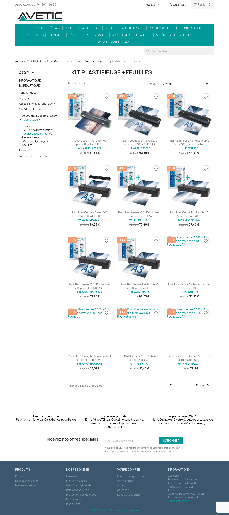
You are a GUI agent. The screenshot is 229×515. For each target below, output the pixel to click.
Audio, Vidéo (35, 35)
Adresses (123, 490)
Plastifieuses (31, 126)
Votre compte (128, 469)
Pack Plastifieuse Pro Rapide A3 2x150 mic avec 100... (139, 286)
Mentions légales (76, 480)
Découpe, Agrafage (34, 141)
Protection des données (81, 494)
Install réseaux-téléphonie (125, 28)
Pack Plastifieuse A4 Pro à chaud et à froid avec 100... (189, 286)
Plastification (30, 119)
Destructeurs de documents (39, 116)
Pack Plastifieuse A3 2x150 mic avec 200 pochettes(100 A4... (89, 286)
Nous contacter (76, 499)
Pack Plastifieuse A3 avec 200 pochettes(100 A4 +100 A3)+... (89, 214)
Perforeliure (29, 137)
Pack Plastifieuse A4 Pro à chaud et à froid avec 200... (189, 357)
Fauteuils (195, 35)
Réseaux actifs (159, 28)
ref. (89, 148)
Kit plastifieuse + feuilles (37, 133)
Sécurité (27, 145)
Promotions (22, 476)
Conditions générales (79, 485)
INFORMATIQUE (30, 80)
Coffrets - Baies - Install (82, 28)
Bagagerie (100, 35)
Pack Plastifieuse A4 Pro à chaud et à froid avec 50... (139, 357)
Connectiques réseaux (44, 28)
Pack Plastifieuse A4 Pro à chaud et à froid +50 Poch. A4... (89, 357)
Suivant (203, 385)
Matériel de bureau (170, 35)
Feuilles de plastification (37, 130)
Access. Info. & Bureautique (132, 35)
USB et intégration (188, 28)
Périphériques (79, 35)
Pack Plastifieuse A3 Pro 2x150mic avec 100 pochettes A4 (189, 142)
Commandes (125, 480)
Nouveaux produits (27, 480)
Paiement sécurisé (77, 490)
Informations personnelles (133, 476)
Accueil (28, 73)
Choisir (186, 84)
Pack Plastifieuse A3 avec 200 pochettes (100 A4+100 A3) (139, 142)
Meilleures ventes (26, 485)
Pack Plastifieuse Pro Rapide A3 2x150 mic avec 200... (189, 214)
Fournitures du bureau (114, 42)
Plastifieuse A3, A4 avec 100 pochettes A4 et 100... (89, 142)
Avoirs (121, 485)
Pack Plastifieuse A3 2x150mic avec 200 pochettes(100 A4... (139, 214)
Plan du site (73, 504)
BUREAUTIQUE (29, 86)
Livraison (71, 476)
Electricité (56, 35)
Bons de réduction (128, 494)
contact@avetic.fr (179, 500)
